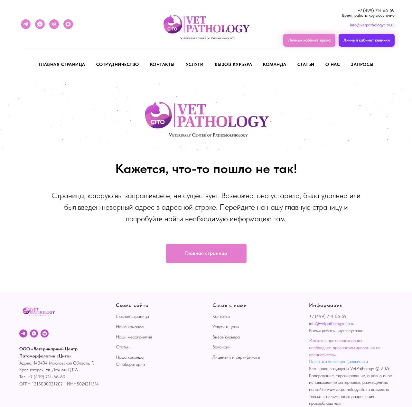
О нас (332, 64)
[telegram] (26, 24)
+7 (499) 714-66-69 (376, 10)
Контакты (162, 64)
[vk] (54, 24)
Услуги (195, 64)
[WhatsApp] (34, 333)
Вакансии (221, 346)
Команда (274, 64)
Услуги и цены (225, 326)
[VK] (45, 333)
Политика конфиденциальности (338, 361)
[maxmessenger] (68, 24)
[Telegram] (23, 333)
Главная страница (62, 64)
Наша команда (130, 326)
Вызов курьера (233, 64)
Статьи (305, 64)
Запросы (362, 64)
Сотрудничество (117, 64)
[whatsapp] (40, 24)
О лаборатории (130, 364)
